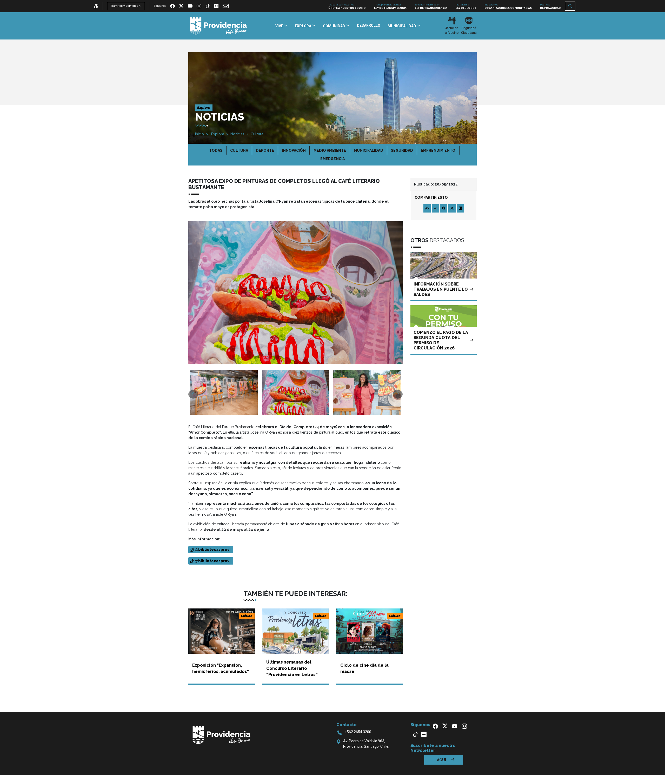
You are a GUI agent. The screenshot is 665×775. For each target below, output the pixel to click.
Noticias (237, 134)
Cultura (257, 134)
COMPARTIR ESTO (431, 197)
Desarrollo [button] (368, 25)
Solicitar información (431, 6)
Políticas (550, 6)
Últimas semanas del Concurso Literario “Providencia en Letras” (292, 668)
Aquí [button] (442, 760)
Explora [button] (303, 26)
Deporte (265, 150)
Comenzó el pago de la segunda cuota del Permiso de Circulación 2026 (441, 340)
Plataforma (466, 6)
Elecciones (508, 6)
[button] (570, 6)
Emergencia (332, 159)
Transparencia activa (390, 6)
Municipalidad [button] (402, 26)
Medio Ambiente (330, 150)
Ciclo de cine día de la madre (364, 668)
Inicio (199, 134)
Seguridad (402, 150)
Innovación (294, 150)
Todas (215, 150)
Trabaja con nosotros (347, 6)
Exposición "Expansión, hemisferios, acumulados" (220, 668)
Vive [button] (279, 26)
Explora (217, 134)
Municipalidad (368, 150)
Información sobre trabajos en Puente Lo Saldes (441, 289)
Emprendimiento (438, 150)
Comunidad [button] (334, 26)
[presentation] (193, 394)
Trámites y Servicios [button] (124, 6)
